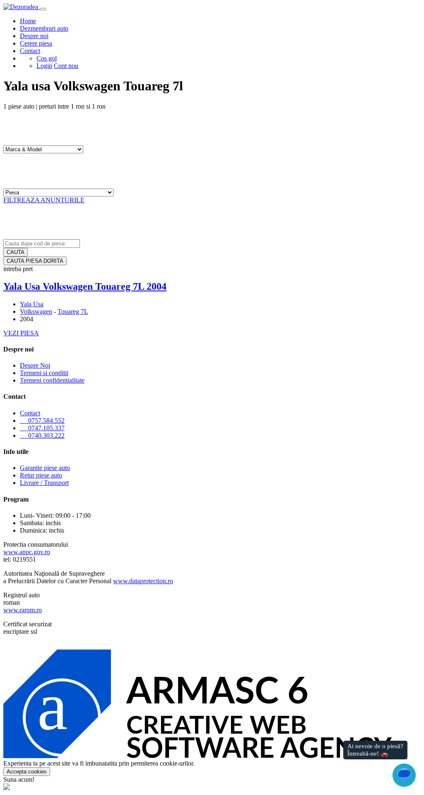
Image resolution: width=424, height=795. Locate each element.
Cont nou (66, 65)
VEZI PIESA (21, 333)
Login (44, 65)
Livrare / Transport (44, 482)
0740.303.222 (44, 435)
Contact (30, 50)
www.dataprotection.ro (143, 580)
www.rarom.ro (22, 609)
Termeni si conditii (44, 372)
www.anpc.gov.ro (26, 551)
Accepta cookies (27, 771)
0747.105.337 (44, 427)
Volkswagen (36, 311)
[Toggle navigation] (43, 9)
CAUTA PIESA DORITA (35, 261)
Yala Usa (31, 304)
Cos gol (46, 58)
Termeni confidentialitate (52, 380)
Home (28, 20)
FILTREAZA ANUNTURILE (43, 200)
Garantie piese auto (45, 467)
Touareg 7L (73, 311)
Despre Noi (35, 365)
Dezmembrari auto (44, 28)
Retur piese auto (41, 475)
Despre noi (34, 35)
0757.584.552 (44, 420)
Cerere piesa (36, 43)
